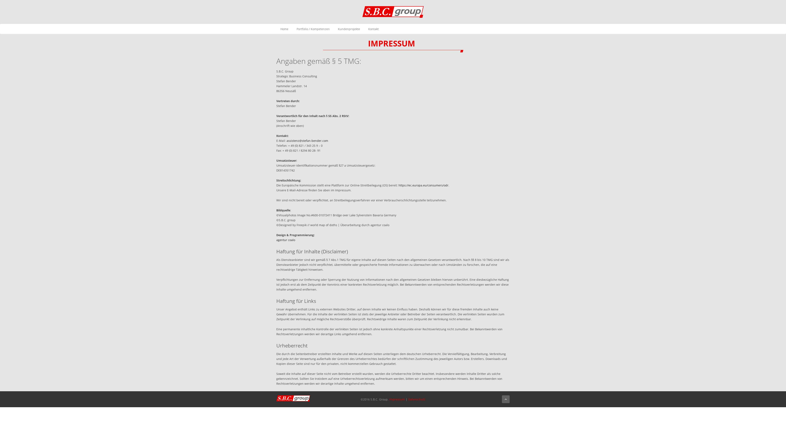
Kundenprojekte (349, 29)
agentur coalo (285, 240)
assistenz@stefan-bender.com (307, 141)
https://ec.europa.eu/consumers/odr (423, 185)
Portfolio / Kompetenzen (313, 29)
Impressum (397, 399)
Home (284, 29)
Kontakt (373, 29)
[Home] (393, 12)
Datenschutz (416, 399)
